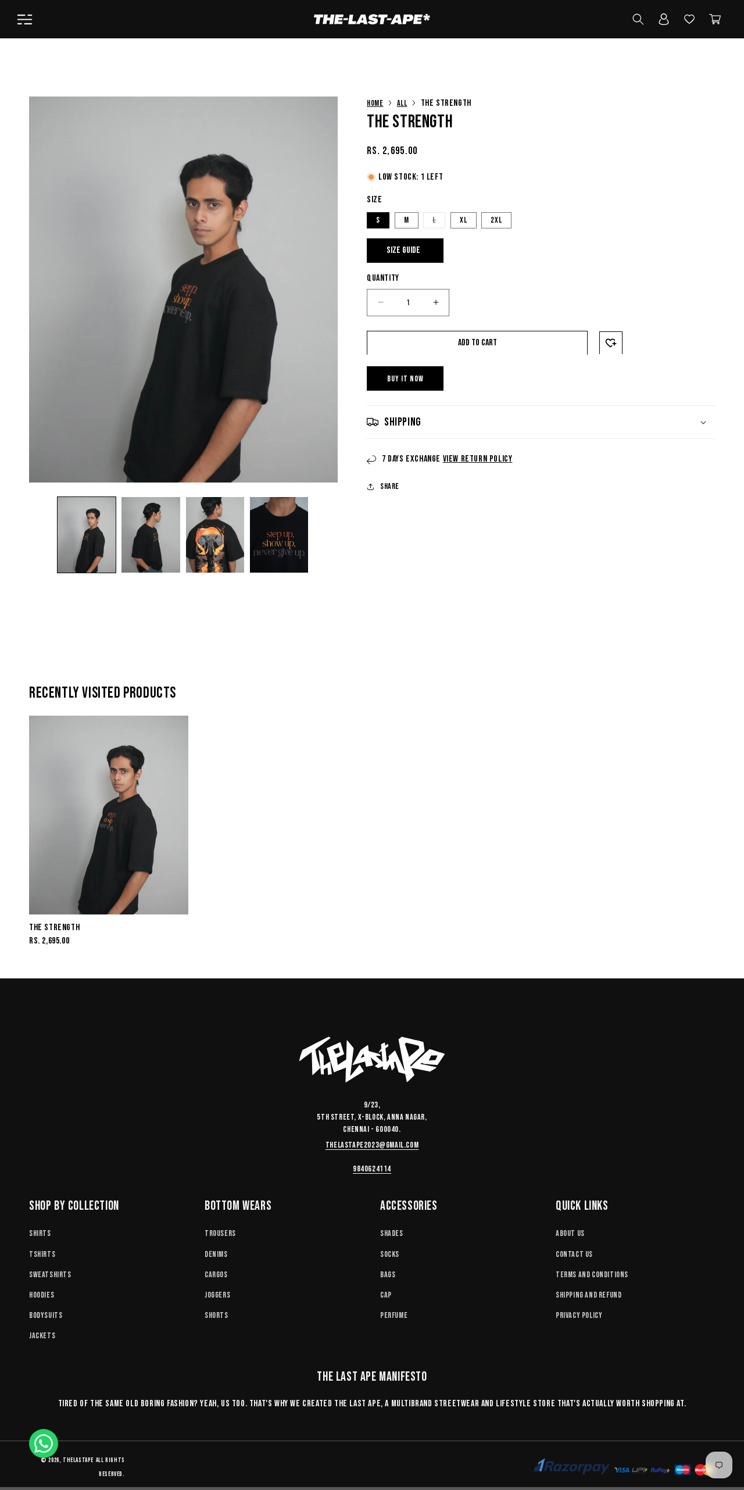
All (402, 103)
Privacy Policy (579, 1315)
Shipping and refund (588, 1295)
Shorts (216, 1315)
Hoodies (41, 1295)
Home (375, 103)
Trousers (220, 1233)
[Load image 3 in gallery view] (215, 535)
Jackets (42, 1336)
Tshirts (42, 1254)
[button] (24, 19)
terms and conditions (592, 1275)
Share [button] (389, 486)
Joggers (217, 1295)
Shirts (40, 1233)
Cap (386, 1295)
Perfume (393, 1315)
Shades (391, 1233)
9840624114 (372, 1169)
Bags (387, 1275)
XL (463, 219)
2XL (496, 219)
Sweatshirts (50, 1275)
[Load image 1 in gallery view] (87, 535)
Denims (216, 1254)
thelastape (78, 1460)
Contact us (574, 1254)
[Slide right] (325, 535)
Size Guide (403, 249)
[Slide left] (42, 535)
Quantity (383, 277)
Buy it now (405, 379)
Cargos (216, 1275)
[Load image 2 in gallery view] (150, 535)
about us (570, 1233)
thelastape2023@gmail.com (372, 1145)
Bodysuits (45, 1315)
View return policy (478, 458)
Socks (389, 1254)
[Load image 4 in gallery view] (279, 535)
